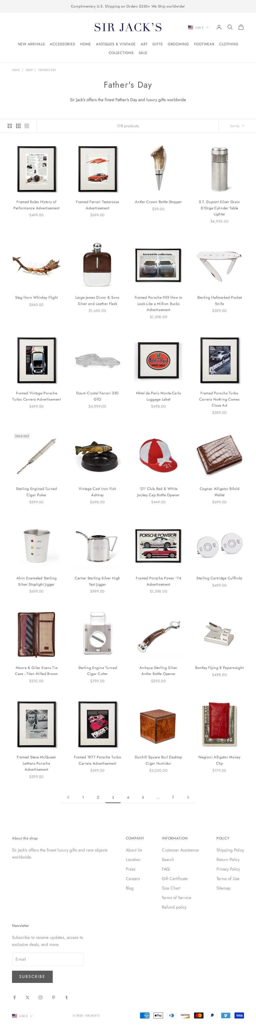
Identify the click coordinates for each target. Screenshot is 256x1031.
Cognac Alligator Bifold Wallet (220, 491)
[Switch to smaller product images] (18, 126)
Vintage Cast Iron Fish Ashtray (97, 491)
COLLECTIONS (121, 52)
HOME (85, 44)
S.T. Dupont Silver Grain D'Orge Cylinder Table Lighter (219, 208)
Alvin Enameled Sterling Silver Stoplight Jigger (36, 581)
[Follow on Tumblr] (66, 997)
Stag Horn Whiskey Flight (36, 297)
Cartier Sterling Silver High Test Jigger (97, 581)
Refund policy (174, 907)
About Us (134, 850)
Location (133, 859)
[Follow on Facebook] (14, 997)
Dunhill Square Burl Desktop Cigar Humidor (158, 760)
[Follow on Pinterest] (53, 997)
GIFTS (157, 44)
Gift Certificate (175, 879)
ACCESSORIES (62, 44)
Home (16, 70)
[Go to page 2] (68, 797)
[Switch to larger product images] (10, 126)
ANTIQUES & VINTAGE (116, 44)
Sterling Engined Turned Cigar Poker (36, 491)
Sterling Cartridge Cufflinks (219, 578)
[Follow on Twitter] (27, 997)
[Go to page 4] (188, 797)
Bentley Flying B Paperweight (219, 667)
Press (130, 869)
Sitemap (223, 888)
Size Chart (171, 888)
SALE (143, 52)
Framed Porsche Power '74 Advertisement (158, 581)
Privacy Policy (228, 869)
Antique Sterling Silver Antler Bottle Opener (159, 670)
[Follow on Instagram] (40, 997)
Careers (133, 879)
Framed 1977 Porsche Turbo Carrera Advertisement (97, 760)
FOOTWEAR (204, 44)
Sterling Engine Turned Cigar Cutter (97, 670)
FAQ (166, 869)
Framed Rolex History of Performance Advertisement (37, 204)
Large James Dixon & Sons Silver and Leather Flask (98, 300)
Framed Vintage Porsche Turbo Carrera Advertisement (36, 396)
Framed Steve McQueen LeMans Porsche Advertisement (36, 763)
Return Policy (228, 859)
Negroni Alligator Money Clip (219, 760)
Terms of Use (228, 879)
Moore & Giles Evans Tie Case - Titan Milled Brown (36, 670)
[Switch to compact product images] (26, 126)
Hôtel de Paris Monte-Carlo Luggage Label (158, 396)
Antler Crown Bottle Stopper (158, 201)
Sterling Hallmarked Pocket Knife (219, 300)
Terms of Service (176, 898)
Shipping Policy (230, 850)
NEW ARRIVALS (31, 44)
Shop (29, 70)
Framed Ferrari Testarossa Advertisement (97, 204)
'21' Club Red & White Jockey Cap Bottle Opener (158, 491)
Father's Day (47, 70)
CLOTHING (228, 44)
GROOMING (178, 44)
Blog (130, 888)
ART (144, 44)
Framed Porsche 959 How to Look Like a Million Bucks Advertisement (158, 303)
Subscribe (32, 976)
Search (168, 859)
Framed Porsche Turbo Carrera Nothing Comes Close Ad (219, 399)
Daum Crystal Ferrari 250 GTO (97, 396)
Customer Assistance (180, 850)
